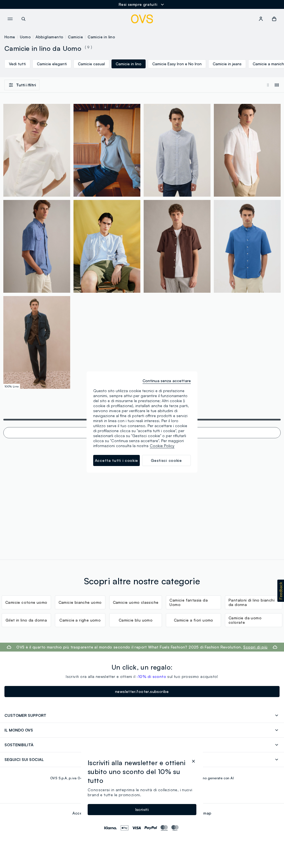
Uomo (25, 36)
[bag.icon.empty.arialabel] (274, 18)
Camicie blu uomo (136, 620)
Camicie (75, 36)
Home (9, 36)
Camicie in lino (101, 36)
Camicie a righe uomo (80, 620)
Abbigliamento (49, 36)
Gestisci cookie (166, 460)
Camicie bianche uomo (80, 602)
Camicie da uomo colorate (245, 620)
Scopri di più (255, 647)
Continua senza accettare (167, 380)
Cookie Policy (162, 445)
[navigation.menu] (10, 18)
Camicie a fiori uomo (193, 620)
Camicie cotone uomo (26, 602)
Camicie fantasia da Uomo (188, 602)
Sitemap (204, 813)
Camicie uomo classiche (136, 602)
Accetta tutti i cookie (116, 460)
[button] (280, 591)
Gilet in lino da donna (26, 620)
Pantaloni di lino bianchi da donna (252, 602)
